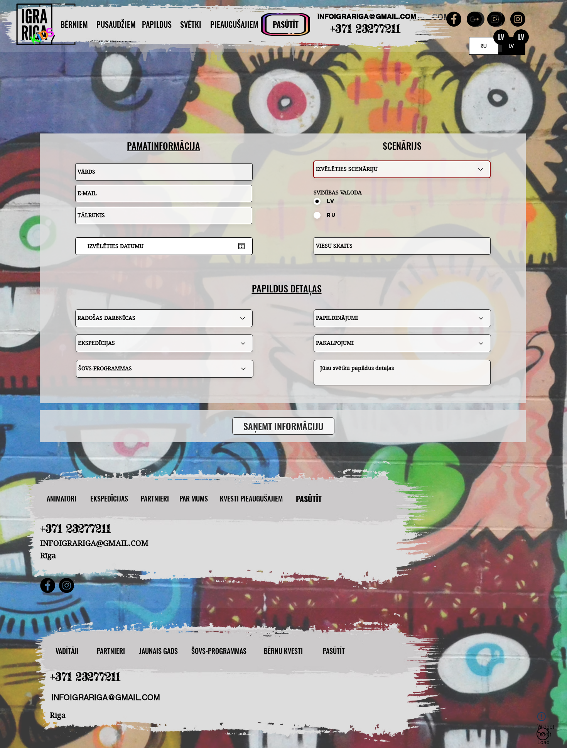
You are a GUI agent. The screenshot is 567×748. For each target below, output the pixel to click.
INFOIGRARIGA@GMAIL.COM (366, 16)
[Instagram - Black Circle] (517, 19)
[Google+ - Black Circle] (474, 19)
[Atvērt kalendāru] (241, 246)
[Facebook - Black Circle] (453, 19)
